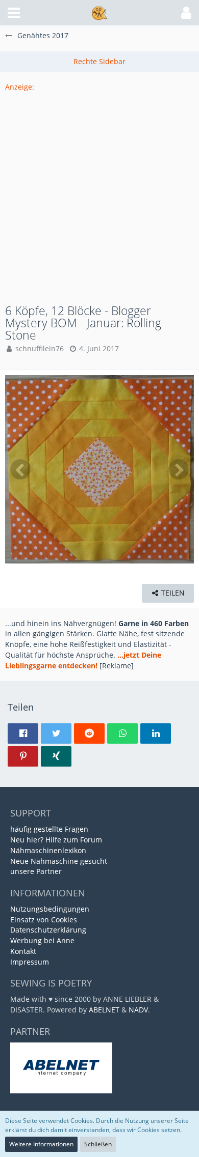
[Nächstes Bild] (178, 469)
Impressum (29, 962)
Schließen (98, 1144)
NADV (138, 1009)
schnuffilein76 (39, 348)
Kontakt (23, 951)
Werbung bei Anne (42, 940)
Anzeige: (19, 87)
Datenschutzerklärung (48, 930)
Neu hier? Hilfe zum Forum (56, 839)
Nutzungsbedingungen (49, 909)
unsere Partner (36, 871)
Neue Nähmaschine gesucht (58, 861)
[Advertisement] (99, 192)
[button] (13, 13)
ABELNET (104, 1009)
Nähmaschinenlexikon (48, 850)
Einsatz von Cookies (43, 919)
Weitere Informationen (41, 1144)
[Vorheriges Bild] (20, 469)
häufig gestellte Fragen (49, 829)
